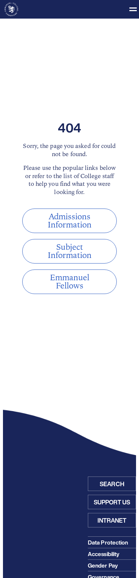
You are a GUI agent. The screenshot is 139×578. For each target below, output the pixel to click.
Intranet (112, 520)
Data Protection (108, 542)
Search (112, 483)
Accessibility (103, 554)
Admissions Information (70, 220)
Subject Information (70, 251)
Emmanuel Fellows (69, 281)
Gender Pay (103, 565)
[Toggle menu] (69, 9)
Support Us (112, 502)
